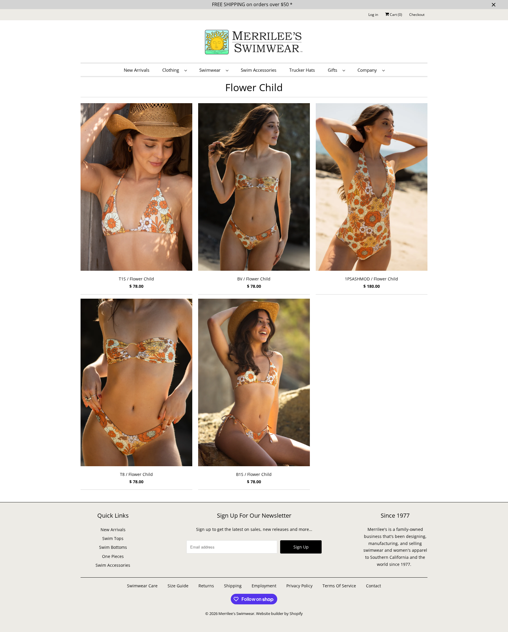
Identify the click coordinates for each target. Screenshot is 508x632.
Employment (264, 585)
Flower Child (254, 87)
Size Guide (178, 585)
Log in (373, 14)
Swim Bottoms (113, 547)
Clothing (171, 70)
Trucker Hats (302, 70)
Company (368, 70)
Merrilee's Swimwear (236, 613)
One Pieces (113, 556)
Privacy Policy (299, 585)
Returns (206, 585)
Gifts (334, 70)
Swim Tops (112, 538)
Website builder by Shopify (279, 613)
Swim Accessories (258, 70)
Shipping (233, 585)
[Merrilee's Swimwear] (254, 43)
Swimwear (211, 70)
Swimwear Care (143, 585)
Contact (373, 585)
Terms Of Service (339, 585)
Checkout (417, 14)
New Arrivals (136, 70)
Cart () (395, 14)
